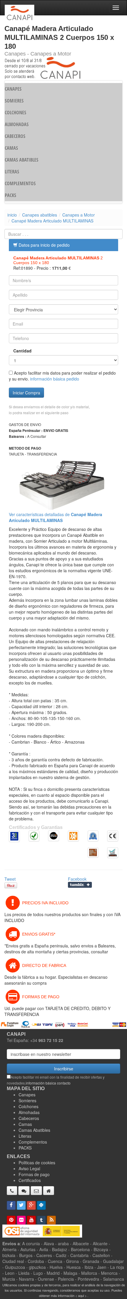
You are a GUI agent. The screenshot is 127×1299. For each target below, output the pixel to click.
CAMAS (11, 148)
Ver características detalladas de (55, 517)
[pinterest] (11, 1220)
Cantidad (22, 351)
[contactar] (36, 1190)
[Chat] (24, 1190)
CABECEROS (15, 136)
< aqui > (81, 1295)
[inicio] (48, 1190)
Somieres (27, 1100)
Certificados (30, 1180)
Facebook (77, 879)
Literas (25, 1136)
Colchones (28, 1106)
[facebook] (11, 1205)
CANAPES (13, 89)
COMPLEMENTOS (20, 183)
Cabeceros (29, 1118)
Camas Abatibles (34, 1130)
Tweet (10, 879)
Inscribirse (63, 1069)
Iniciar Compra (26, 393)
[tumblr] (41, 1220)
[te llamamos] (12, 1190)
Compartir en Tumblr (80, 885)
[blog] (51, 1220)
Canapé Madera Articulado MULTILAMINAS (52, 221)
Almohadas (29, 1112)
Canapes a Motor (78, 215)
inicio (12, 215)
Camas (25, 1124)
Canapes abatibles (39, 215)
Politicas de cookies (37, 1162)
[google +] (31, 1205)
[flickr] (21, 1220)
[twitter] (21, 1205)
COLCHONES (15, 112)
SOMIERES (14, 100)
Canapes (27, 1095)
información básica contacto (48, 1082)
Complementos (33, 1142)
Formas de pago (34, 1174)
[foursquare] (41, 1205)
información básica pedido (54, 379)
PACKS (10, 195)
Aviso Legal (29, 1168)
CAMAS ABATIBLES (21, 160)
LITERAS (12, 171)
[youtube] (31, 1220)
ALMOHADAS (17, 124)
